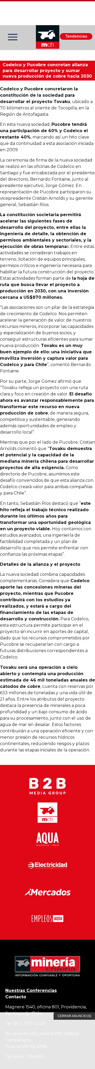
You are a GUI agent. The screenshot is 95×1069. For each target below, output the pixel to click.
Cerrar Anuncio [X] (74, 1016)
